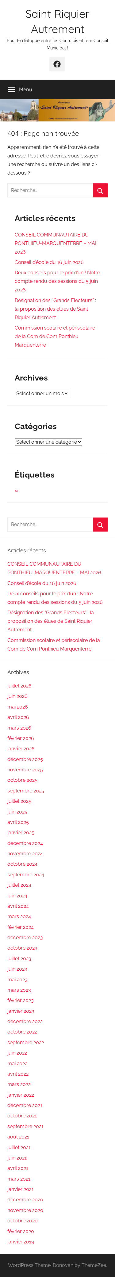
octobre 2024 (22, 864)
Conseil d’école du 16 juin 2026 (49, 262)
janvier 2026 (21, 749)
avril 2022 (18, 1074)
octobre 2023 (22, 948)
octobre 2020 (22, 1221)
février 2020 (20, 1231)
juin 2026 (17, 696)
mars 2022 (19, 1084)
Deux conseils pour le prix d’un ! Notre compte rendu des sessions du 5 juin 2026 (57, 281)
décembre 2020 (25, 1200)
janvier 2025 (20, 832)
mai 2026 (17, 707)
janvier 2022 (20, 1095)
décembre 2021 (24, 1105)
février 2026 (20, 738)
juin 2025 (17, 812)
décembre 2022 (25, 1021)
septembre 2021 (25, 1126)
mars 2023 (19, 990)
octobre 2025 (22, 780)
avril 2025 (18, 822)
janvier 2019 (20, 1242)
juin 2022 (17, 1053)
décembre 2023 (25, 937)
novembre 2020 (25, 1210)
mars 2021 (18, 1179)
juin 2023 (17, 969)
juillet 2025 (19, 801)
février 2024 (20, 927)
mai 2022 (17, 1063)
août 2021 (18, 1137)
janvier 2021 (20, 1189)
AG (17, 491)
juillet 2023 (19, 958)
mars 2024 (19, 916)
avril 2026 (18, 717)
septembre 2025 (25, 791)
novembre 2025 (25, 770)
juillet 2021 (19, 1147)
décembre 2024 (25, 843)
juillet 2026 (19, 686)
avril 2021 (17, 1168)
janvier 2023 (20, 1011)
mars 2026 (19, 728)
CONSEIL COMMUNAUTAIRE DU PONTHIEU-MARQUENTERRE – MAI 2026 (55, 243)
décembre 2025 (25, 759)
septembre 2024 (25, 875)
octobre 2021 (22, 1116)
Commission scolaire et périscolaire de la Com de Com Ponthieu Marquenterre (55, 336)
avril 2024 (18, 906)
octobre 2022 (22, 1032)
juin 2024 (17, 896)
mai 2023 (17, 980)
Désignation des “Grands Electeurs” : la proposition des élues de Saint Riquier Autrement (55, 309)
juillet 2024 (19, 885)
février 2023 (20, 1000)
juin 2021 (17, 1158)
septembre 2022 (25, 1042)
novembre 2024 (25, 854)
